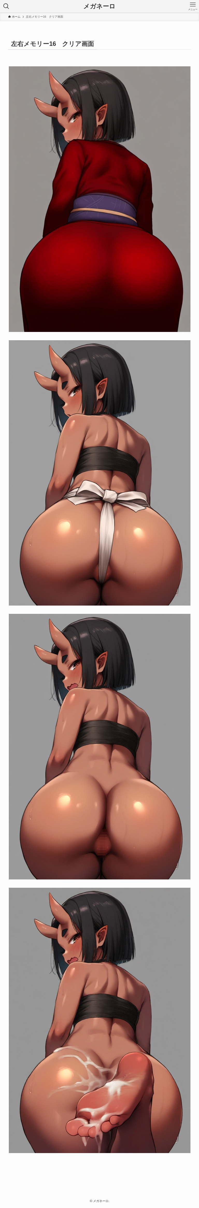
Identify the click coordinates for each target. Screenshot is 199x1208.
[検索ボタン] (6, 6)
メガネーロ (99, 6)
